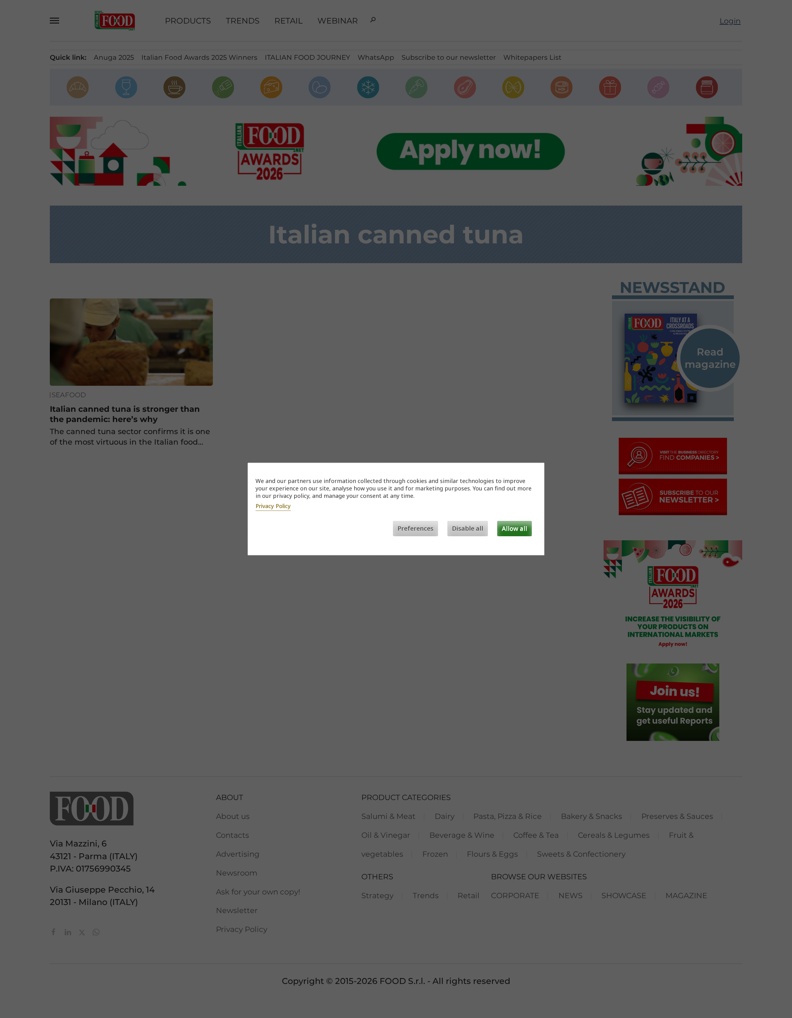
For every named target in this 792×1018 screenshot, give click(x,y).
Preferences (415, 528)
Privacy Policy (273, 506)
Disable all (467, 528)
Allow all (514, 528)
